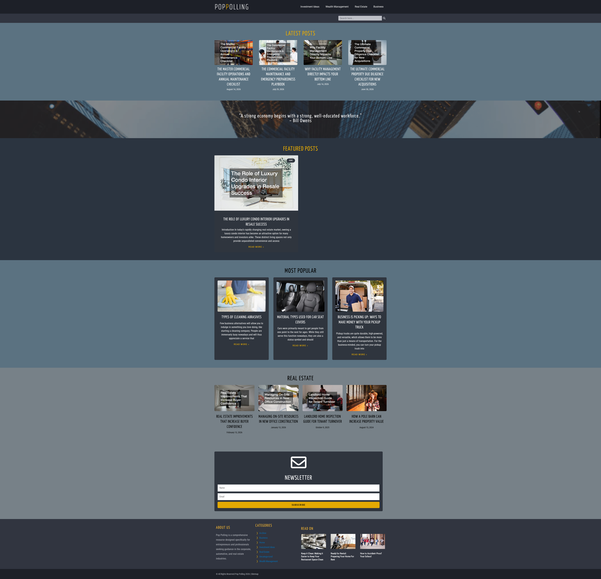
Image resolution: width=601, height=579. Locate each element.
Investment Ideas (309, 6)
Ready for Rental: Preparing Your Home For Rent (342, 556)
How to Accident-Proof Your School (371, 555)
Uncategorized (265, 556)
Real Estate (361, 6)
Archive (262, 533)
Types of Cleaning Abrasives (242, 317)
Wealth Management (337, 6)
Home (262, 542)
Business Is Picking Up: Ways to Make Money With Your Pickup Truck (359, 322)
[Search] (384, 18)
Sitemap (254, 574)
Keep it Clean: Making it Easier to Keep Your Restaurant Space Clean (312, 556)
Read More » (256, 247)
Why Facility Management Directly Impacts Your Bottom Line (323, 74)
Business (378, 6)
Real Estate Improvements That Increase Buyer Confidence (234, 422)
